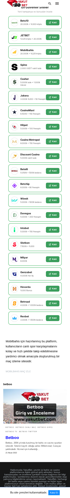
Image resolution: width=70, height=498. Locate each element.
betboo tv (11, 431)
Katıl (54, 22)
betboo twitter (28, 431)
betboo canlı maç (26, 427)
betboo (10, 427)
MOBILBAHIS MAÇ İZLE (18, 371)
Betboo (12, 437)
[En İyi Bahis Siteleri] (17, 3)
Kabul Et (54, 492)
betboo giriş (45, 427)
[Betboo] (35, 406)
